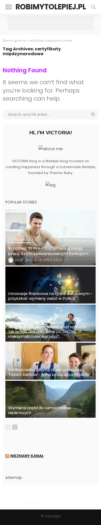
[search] (93, 7)
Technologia (19, 240)
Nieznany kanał (27, 456)
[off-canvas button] (8, 7)
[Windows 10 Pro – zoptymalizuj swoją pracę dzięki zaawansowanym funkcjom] (50, 237)
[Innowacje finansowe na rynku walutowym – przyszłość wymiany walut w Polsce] (50, 285)
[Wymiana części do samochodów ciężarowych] (50, 399)
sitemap (13, 477)
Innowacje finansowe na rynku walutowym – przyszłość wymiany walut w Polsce (50, 296)
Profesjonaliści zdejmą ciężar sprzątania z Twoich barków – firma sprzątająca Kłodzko (48, 372)
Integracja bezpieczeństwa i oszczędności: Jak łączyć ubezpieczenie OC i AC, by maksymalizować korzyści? (47, 331)
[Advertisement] (51, 23)
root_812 (23, 260)
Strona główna (14, 41)
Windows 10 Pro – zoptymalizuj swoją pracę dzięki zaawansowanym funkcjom (48, 251)
